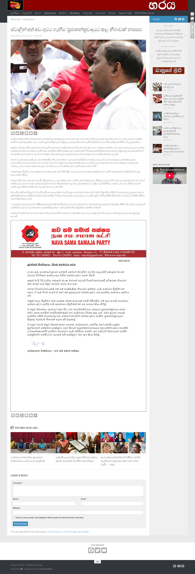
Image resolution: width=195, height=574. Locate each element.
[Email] (192, 32)
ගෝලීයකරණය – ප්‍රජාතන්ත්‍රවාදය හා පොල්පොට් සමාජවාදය (173, 148)
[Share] (192, 36)
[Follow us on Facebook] (175, 19)
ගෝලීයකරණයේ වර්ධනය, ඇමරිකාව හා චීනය (173, 116)
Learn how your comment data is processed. (68, 531)
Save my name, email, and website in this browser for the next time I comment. (50, 517)
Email (84, 499)
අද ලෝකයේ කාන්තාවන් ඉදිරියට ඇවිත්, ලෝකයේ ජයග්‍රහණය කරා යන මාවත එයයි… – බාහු (120, 461)
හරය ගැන (100, 13)
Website (16, 508)
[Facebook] (192, 14)
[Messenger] (192, 27)
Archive (111, 13)
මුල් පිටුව (14, 13)
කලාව (38, 13)
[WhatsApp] (192, 23)
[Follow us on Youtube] (179, 19)
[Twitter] (192, 18)
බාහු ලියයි (27, 13)
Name (16, 499)
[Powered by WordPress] (22, 569)
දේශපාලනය (50, 13)
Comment (18, 483)
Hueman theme (46, 569)
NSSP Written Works (144, 13)
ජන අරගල (75, 13)
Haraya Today (125, 13)
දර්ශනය (63, 13)
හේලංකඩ (88, 13)
